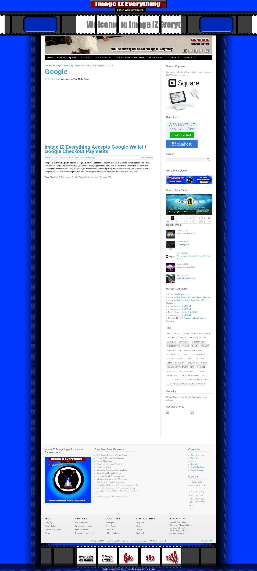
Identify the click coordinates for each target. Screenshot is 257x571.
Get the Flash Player (53, 79)
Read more (133, 171)
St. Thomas (176, 380)
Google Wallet (84, 177)
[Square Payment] (183, 111)
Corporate (171, 342)
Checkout (54, 177)
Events (193, 461)
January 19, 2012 (52, 157)
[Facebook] (196, 50)
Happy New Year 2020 (186, 267)
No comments (147, 157)
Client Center (111, 526)
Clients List (194, 458)
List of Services (81, 523)
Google (75, 177)
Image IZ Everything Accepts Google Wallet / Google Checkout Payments (95, 149)
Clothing (202, 338)
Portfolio (86, 57)
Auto (186, 333)
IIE (70, 157)
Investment (183, 354)
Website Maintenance (83, 526)
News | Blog (189, 57)
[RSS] (206, 50)
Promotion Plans (81, 530)
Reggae (201, 371)
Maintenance (186, 359)
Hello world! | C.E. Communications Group (185, 318)
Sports (204, 375)
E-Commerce (184, 342)
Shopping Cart (173, 375)
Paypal (185, 367)
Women (201, 384)
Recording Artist (187, 371)
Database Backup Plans (84, 533)
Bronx (207, 333)
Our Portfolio (111, 530)
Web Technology (88, 157)
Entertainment (199, 342)
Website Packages (197, 470)
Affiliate (52, 63)
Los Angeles (172, 359)
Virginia (205, 380)
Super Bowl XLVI (183, 306)
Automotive (196, 333)
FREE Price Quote (66, 57)
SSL (168, 380)
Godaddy (205, 346)
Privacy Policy (50, 526)
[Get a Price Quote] (189, 184)
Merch (65, 63)
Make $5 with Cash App (186, 278)
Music (189, 363)
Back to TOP (206, 541)
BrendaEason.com (181, 294)
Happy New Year (174, 350)
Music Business (200, 363)
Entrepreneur (173, 346)
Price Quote (110, 523)
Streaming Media (191, 380)
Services (153, 57)
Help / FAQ (140, 523)
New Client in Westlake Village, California (193, 297)
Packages (101, 57)
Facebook (140, 533)
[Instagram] (185, 50)
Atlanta (178, 333)
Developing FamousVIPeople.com (181, 212)
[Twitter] (201, 50)
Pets (192, 367)
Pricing (47, 533)
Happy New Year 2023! (186, 233)
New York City (173, 367)
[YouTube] (190, 50)
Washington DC (189, 384)
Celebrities (190, 338)
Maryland (199, 359)
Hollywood (197, 350)
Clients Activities (197, 455)
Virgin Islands (173, 384)
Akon (169, 333)
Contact (139, 526)
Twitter (139, 530)
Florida (195, 346)
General (77, 157)
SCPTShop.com (183, 245)
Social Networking (190, 375)
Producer (201, 367)
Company (169, 57)
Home (50, 57)
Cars (181, 338)
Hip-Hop (187, 350)
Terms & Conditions (53, 530)
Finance (185, 346)
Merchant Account (175, 363)
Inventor (171, 354)
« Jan (190, 509)
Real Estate (172, 371)
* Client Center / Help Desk (129, 57)
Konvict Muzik (197, 354)
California (172, 338)
